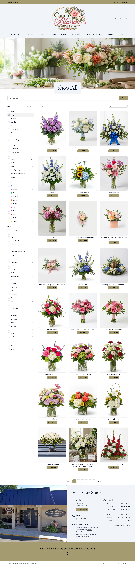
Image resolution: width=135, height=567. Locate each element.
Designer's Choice (14, 34)
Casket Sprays (75, 34)
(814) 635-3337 (13, 2)
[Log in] (121, 18)
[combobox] (118, 106)
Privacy (111, 564)
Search (124, 98)
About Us (115, 2)
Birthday (41, 34)
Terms (105, 564)
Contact (124, 2)
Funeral (63, 34)
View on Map (83, 509)
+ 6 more (89, 529)
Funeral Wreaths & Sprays (94, 34)
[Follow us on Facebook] (67, 553)
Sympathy (53, 34)
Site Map (125, 564)
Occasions (110, 34)
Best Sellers (29, 34)
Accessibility (118, 564)
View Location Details (121, 525)
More (122, 34)
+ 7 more (87, 536)
